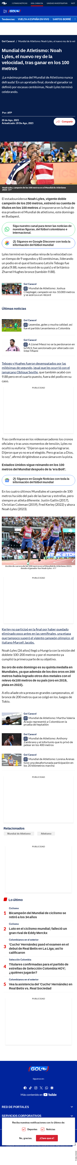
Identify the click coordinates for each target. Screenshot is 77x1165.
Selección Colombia (20, 959)
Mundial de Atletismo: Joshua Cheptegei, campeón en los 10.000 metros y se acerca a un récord (49, 291)
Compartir (67, 121)
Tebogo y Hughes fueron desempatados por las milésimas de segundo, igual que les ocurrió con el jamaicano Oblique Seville (36, 367)
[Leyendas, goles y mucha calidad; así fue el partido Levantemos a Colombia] (11, 325)
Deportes (32, 1129)
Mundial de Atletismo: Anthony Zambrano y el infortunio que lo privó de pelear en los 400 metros (48, 742)
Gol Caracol (37, 3)
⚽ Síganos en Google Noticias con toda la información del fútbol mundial (41, 480)
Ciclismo (14, 908)
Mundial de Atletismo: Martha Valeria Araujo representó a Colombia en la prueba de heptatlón (49, 721)
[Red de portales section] (71, 1106)
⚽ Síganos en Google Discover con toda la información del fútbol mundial (41, 243)
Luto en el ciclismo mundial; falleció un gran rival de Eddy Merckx (38, 931)
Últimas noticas (19, 3)
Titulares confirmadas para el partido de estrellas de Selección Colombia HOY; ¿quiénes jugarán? (38, 968)
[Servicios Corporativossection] (71, 1116)
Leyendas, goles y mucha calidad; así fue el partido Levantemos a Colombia (48, 326)
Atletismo (46, 833)
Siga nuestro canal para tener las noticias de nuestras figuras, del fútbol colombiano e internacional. (42, 229)
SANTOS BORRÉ (62, 19)
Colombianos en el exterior (23, 939)
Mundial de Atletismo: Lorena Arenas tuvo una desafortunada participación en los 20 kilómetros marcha (49, 762)
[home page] (4, 3)
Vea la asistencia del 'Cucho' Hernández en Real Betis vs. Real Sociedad (40, 986)
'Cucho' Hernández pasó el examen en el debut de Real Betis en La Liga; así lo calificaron (39, 948)
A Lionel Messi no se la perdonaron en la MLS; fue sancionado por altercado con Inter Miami (49, 347)
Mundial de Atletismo (19, 833)
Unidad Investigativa (57, 3)
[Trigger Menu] (5, 11)
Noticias (50, 1129)
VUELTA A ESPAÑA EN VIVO (33, 19)
